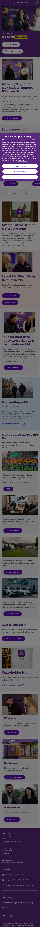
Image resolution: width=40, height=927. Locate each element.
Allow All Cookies (20, 166)
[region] (20, 157)
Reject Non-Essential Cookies (20, 177)
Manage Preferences (20, 171)
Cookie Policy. (22, 160)
